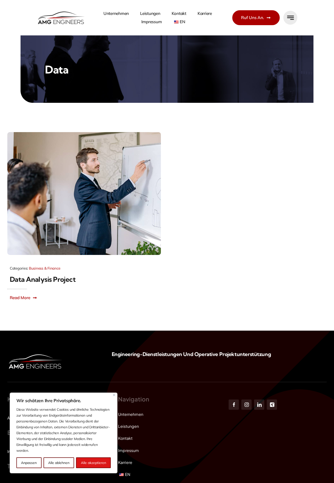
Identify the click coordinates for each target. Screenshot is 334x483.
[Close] (114, 395)
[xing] (272, 404)
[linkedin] (259, 404)
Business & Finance (44, 268)
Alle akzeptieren (93, 463)
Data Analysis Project (43, 279)
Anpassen (29, 463)
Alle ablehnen (58, 463)
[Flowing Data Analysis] (84, 134)
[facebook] (234, 404)
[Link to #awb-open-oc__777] (290, 18)
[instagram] (246, 404)
